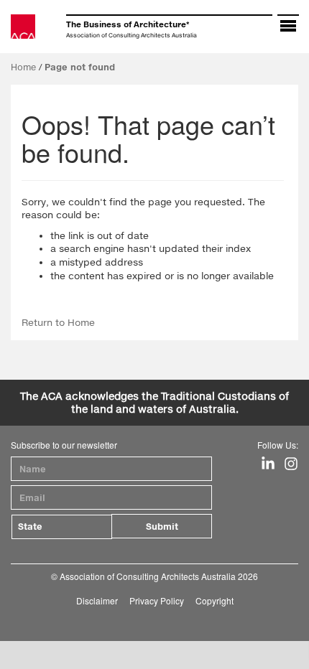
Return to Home (58, 322)
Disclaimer (97, 600)
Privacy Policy (156, 600)
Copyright (214, 600)
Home (23, 67)
